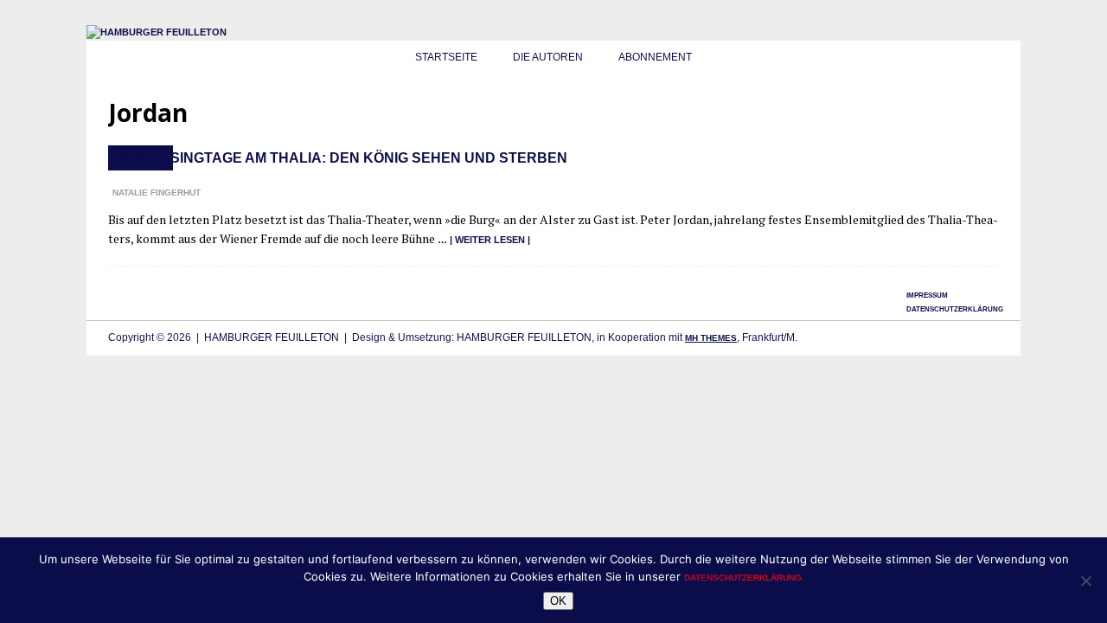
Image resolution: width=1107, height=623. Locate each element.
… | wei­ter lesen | (484, 239)
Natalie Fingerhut (156, 192)
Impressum (927, 295)
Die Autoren (548, 57)
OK (558, 600)
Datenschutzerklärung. (744, 577)
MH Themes (711, 338)
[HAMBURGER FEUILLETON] (156, 32)
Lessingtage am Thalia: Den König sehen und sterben (355, 158)
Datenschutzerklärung (954, 309)
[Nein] (1085, 580)
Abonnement (655, 57)
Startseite (446, 57)
